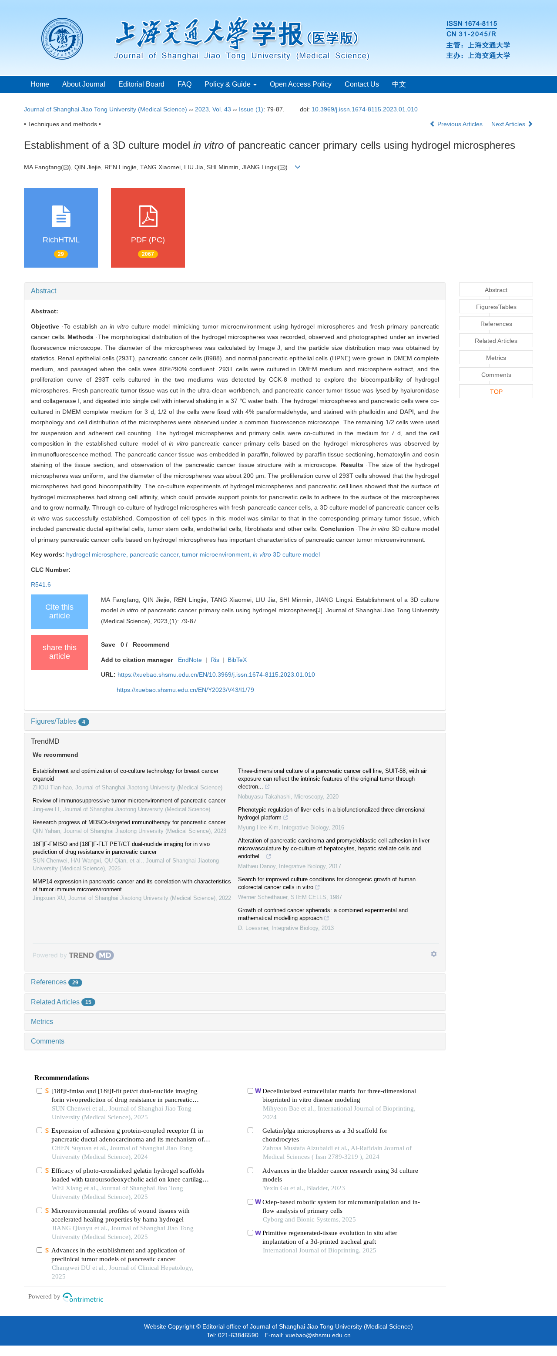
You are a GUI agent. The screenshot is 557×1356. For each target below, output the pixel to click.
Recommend (151, 644)
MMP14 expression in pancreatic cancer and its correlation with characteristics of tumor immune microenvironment (132, 885)
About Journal (83, 84)
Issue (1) (251, 109)
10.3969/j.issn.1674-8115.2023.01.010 (365, 109)
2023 (202, 109)
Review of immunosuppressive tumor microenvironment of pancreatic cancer (129, 800)
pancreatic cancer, (156, 554)
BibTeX (237, 659)
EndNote (190, 659)
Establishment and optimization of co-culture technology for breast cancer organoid (125, 775)
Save (108, 644)
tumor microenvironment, (217, 554)
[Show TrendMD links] (433, 953)
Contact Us (362, 84)
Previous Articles (460, 124)
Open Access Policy (301, 84)
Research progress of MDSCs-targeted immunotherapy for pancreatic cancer (129, 822)
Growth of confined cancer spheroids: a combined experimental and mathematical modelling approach (323, 914)
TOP (496, 391)
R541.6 (41, 584)
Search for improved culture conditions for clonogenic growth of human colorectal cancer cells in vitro (327, 883)
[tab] (235, 291)
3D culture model (286, 554)
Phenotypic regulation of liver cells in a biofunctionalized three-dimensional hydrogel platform (332, 813)
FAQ (184, 84)
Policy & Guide (228, 84)
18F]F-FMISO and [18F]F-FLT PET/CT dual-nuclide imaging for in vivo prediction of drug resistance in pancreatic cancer (121, 848)
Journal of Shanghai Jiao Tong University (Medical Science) (105, 109)
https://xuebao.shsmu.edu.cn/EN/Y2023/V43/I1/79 (185, 689)
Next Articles (509, 124)
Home (39, 84)
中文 (399, 84)
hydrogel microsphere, (98, 554)
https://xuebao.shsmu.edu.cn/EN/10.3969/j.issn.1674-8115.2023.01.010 (216, 674)
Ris (215, 659)
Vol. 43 (221, 109)
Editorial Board (141, 84)
